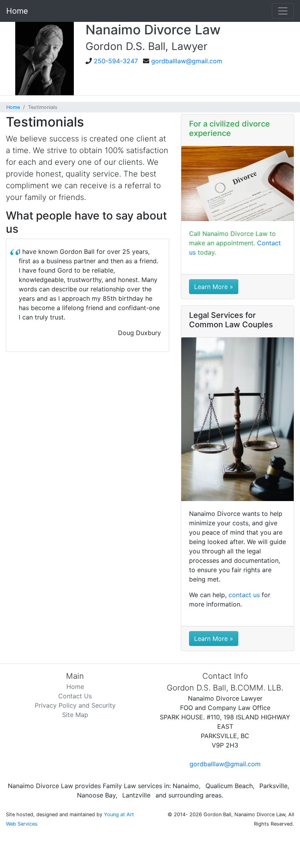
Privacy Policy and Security (75, 705)
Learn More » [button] (213, 287)
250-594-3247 (116, 61)
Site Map (75, 715)
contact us (244, 595)
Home (17, 11)
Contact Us (75, 696)
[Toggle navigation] (283, 11)
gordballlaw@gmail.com (186, 61)
